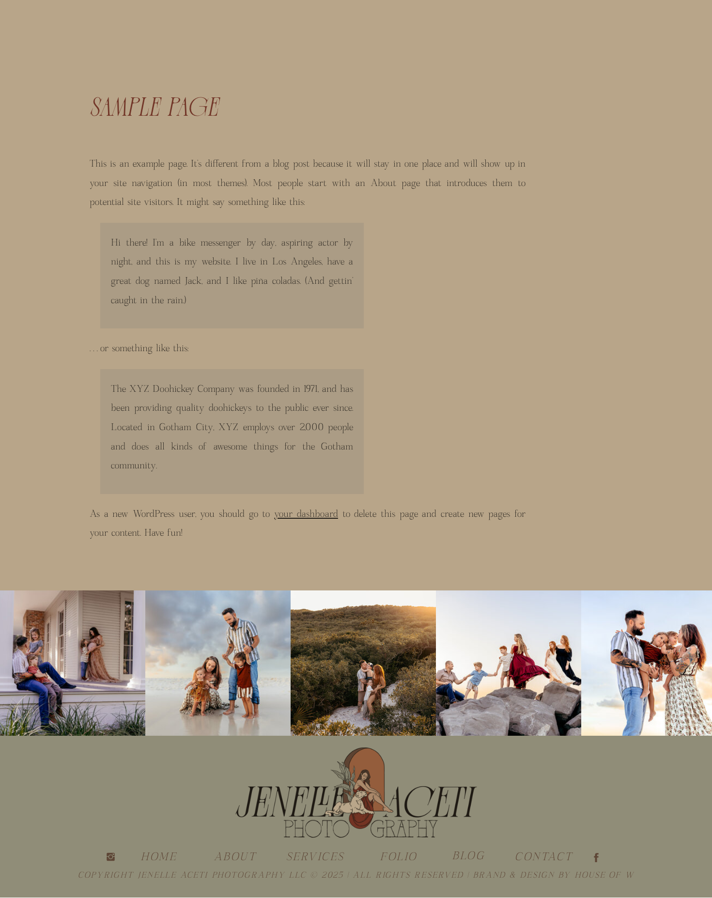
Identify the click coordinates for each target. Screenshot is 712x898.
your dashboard (306, 514)
